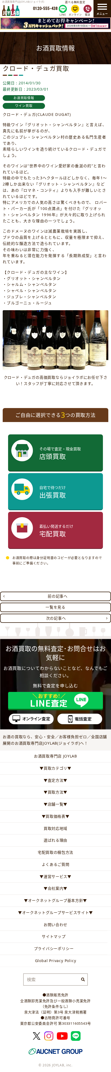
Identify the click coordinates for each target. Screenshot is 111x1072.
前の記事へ (58, 596)
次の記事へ (56, 618)
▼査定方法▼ (55, 780)
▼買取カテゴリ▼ (55, 768)
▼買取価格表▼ (56, 816)
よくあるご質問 (56, 864)
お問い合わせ (55, 924)
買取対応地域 (55, 828)
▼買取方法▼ (55, 792)
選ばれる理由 (55, 840)
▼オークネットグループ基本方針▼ (55, 900)
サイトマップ (54, 936)
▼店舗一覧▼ (55, 804)
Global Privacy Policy (55, 960)
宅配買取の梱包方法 (55, 852)
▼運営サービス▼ (55, 876)
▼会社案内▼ (55, 888)
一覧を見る (55, 607)
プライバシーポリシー (54, 948)
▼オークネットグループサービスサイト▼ (55, 912)
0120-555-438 (45, 8)
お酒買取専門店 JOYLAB (55, 756)
